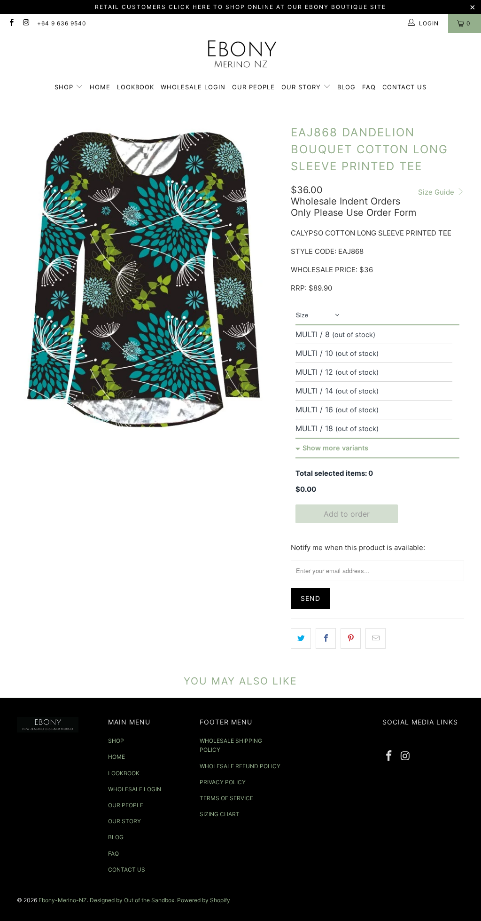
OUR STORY (302, 87)
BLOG (346, 87)
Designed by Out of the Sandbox (132, 900)
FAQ (369, 87)
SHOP (65, 87)
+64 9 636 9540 (61, 23)
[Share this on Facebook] (326, 638)
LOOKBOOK (135, 87)
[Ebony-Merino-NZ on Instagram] (26, 23)
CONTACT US (404, 87)
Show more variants (335, 448)
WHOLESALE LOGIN (193, 87)
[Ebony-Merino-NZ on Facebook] (11, 23)
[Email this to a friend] (375, 638)
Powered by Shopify (203, 900)
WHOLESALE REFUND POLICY (240, 766)
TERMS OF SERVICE (226, 798)
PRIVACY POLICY (223, 782)
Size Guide (437, 192)
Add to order (347, 514)
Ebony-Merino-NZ (63, 900)
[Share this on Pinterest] (351, 638)
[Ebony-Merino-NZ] (240, 57)
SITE (378, 6)
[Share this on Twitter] (301, 638)
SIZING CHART (220, 814)
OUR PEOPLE (253, 87)
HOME (100, 87)
